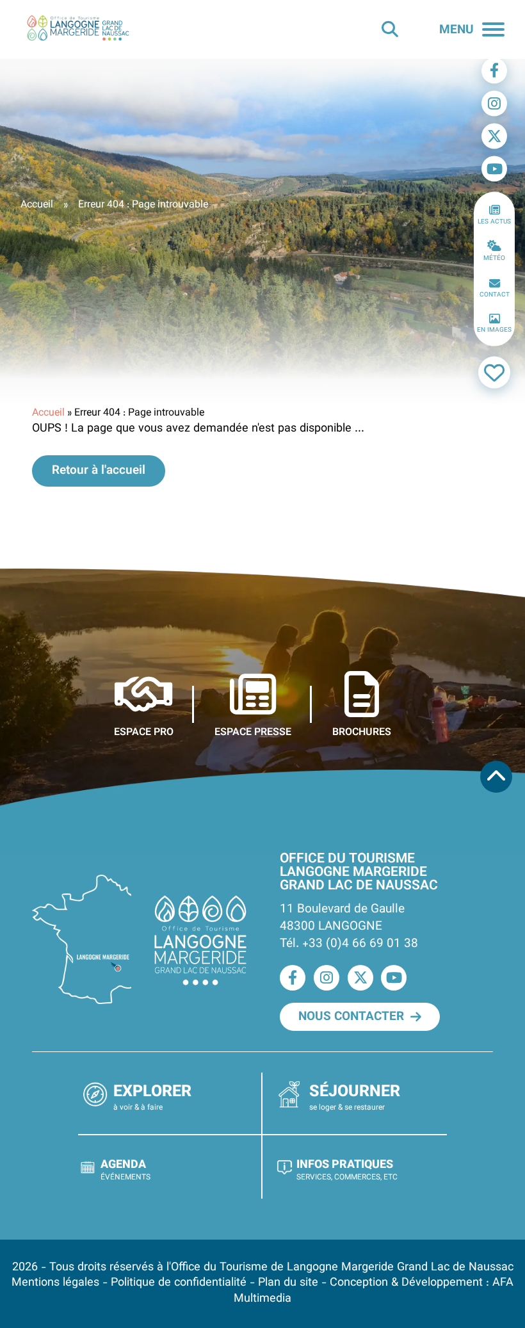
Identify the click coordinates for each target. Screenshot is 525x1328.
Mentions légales (55, 1283)
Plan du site (288, 1283)
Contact (495, 294)
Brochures (361, 732)
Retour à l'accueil (98, 470)
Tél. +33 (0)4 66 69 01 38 (349, 943)
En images (494, 330)
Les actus (494, 221)
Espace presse (252, 732)
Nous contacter (351, 1016)
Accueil (36, 205)
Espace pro (144, 732)
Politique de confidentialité (178, 1283)
